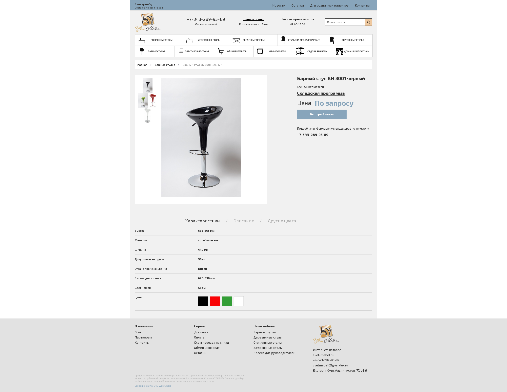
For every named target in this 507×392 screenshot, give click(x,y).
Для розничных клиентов (329, 5)
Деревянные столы (268, 347)
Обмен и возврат (206, 347)
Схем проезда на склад (211, 342)
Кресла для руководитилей (274, 352)
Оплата (199, 337)
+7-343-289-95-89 (206, 19)
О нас (138, 332)
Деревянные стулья (268, 337)
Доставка (201, 332)
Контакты (362, 5)
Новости (278, 5)
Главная (142, 64)
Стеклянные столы (268, 342)
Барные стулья (165, 64)
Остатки (298, 5)
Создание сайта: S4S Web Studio (153, 385)
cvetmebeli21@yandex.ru (330, 365)
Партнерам (143, 337)
